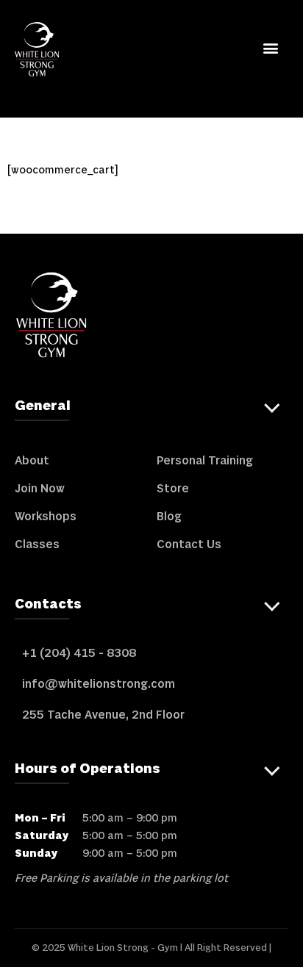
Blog (169, 516)
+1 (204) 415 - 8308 (79, 653)
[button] (271, 47)
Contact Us (189, 544)
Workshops (45, 516)
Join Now (40, 489)
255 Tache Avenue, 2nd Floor (103, 715)
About (32, 461)
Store (173, 489)
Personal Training (205, 461)
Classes (37, 544)
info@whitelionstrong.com (98, 684)
